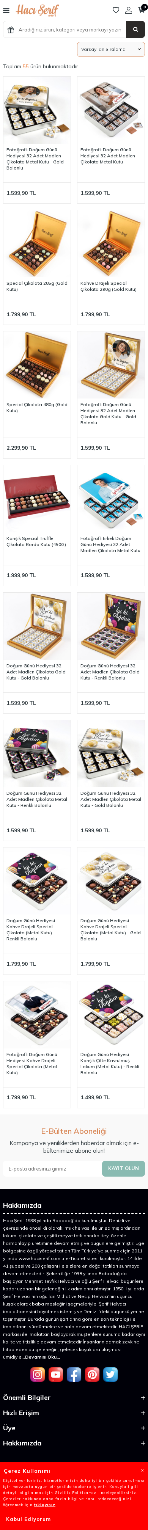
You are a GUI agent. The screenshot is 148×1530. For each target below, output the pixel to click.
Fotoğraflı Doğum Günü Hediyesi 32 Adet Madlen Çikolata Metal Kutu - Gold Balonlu (35, 159)
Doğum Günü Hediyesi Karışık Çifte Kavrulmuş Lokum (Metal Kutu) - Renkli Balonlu (109, 1063)
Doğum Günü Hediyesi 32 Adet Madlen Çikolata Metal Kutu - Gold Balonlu (110, 799)
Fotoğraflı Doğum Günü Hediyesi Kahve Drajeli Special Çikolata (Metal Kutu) (31, 1063)
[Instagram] (37, 1374)
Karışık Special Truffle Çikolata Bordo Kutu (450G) (36, 541)
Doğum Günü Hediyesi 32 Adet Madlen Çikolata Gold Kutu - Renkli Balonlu (110, 672)
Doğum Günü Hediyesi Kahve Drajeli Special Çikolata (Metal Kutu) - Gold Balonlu (110, 930)
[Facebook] (74, 1374)
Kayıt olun (123, 1168)
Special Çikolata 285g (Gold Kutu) (37, 286)
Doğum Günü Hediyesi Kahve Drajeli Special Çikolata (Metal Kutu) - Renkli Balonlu (30, 930)
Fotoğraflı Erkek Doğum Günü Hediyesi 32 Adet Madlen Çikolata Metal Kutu (110, 544)
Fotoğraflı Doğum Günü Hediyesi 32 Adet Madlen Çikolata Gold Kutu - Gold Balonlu (108, 413)
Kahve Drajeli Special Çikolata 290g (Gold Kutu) (108, 286)
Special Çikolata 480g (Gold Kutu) (37, 407)
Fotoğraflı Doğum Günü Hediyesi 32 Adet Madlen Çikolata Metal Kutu (107, 156)
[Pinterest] (92, 1374)
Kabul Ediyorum (28, 1519)
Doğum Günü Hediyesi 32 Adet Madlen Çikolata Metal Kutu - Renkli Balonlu (36, 799)
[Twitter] (110, 1374)
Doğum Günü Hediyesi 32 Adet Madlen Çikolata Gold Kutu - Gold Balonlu (36, 672)
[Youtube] (55, 1374)
